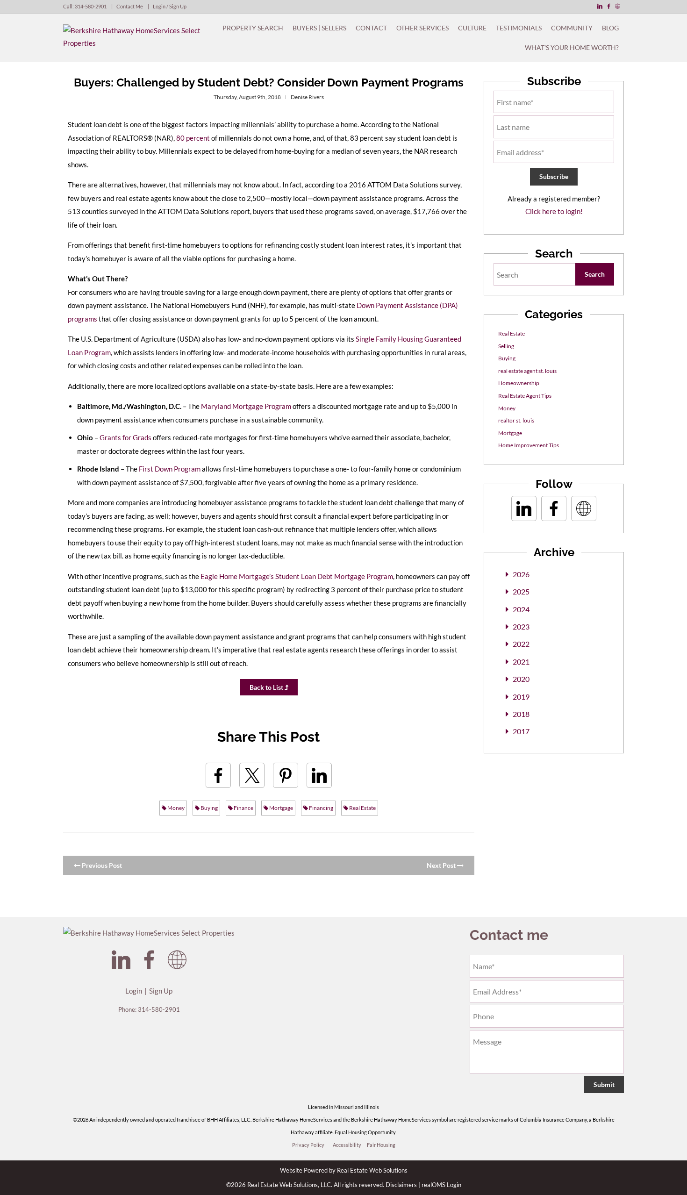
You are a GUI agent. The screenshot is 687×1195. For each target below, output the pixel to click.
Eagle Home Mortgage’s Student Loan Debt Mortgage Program (296, 576)
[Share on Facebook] (218, 775)
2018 (521, 713)
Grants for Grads (125, 437)
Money (175, 807)
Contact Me (129, 6)
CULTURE (472, 28)
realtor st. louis (516, 420)
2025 (521, 591)
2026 (521, 574)
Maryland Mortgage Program (246, 406)
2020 (521, 678)
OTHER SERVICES (422, 28)
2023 (521, 626)
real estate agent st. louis (527, 370)
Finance (243, 807)
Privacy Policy (308, 1145)
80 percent (193, 138)
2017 (521, 731)
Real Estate (362, 807)
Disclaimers (401, 1184)
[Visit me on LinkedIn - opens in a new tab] (599, 6)
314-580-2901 (91, 6)
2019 (521, 696)
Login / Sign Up (169, 6)
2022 (521, 643)
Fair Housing (381, 1145)
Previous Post (101, 865)
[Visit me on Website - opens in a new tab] (617, 6)
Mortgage (280, 807)
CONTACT (371, 28)
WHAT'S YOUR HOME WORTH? (572, 47)
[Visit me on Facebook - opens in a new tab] (608, 6)
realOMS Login (441, 1184)
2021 (521, 661)
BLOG (610, 28)
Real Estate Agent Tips (524, 395)
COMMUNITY (572, 28)
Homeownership (518, 382)
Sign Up (160, 991)
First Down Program (169, 469)
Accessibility (347, 1145)
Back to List (267, 687)
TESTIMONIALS (519, 28)
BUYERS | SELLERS (319, 28)
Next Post (442, 865)
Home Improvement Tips (528, 445)
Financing (320, 807)
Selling (506, 346)
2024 (521, 609)
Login (133, 991)
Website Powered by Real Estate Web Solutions (344, 1170)
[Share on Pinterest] (285, 775)
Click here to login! (554, 211)
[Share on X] (252, 775)
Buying (209, 807)
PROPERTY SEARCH (252, 28)
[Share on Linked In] (319, 775)
